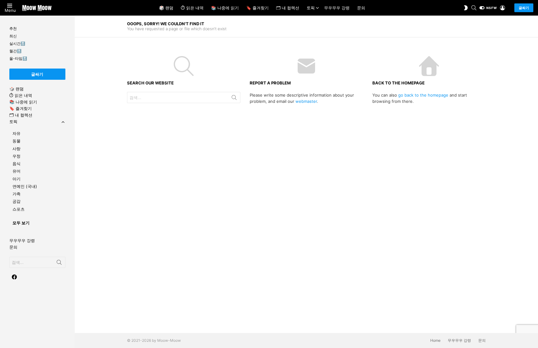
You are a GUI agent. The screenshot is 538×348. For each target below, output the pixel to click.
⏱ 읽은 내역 (192, 7)
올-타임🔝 (18, 58)
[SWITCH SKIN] (465, 8)
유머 (16, 171)
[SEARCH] (473, 8)
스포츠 (18, 209)
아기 (16, 178)
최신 (13, 36)
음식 (16, 163)
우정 (16, 156)
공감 (16, 201)
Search (234, 99)
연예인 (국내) (24, 186)
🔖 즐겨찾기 (257, 7)
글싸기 (524, 8)
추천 (13, 28)
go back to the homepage (423, 95)
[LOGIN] (502, 8)
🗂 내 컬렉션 (287, 7)
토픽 (311, 7)
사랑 (16, 148)
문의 (361, 7)
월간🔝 (15, 51)
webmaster (306, 101)
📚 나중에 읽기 (225, 7)
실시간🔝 (17, 43)
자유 (16, 133)
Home (435, 340)
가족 (16, 193)
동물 (16, 140)
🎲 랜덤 (166, 7)
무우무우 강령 (337, 7)
